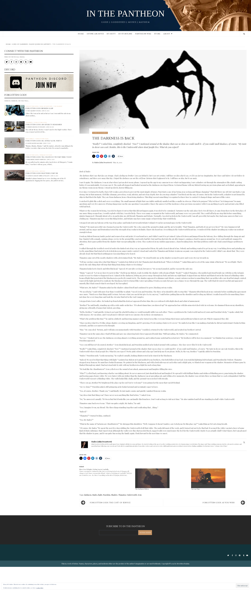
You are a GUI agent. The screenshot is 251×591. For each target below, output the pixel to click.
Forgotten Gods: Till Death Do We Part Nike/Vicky (48, 157)
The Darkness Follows (142, 489)
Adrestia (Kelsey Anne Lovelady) (38, 176)
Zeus (140, 495)
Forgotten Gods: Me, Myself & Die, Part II (43, 141)
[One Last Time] (218, 478)
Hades (94, 495)
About (166, 34)
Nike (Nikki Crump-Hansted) (36, 159)
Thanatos (122, 495)
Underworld (132, 495)
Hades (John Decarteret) (103, 162)
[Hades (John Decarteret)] (84, 444)
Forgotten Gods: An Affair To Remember (43, 125)
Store (157, 34)
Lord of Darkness (100, 133)
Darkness (28, 122)
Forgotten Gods (31, 106)
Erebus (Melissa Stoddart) (36, 127)
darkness (87, 495)
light (100, 495)
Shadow (114, 495)
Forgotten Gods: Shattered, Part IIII (41, 173)
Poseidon (106, 495)
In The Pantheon (125, 13)
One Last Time (195, 489)
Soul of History (46, 106)
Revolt (42, 171)
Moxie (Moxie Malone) (35, 143)
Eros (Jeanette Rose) (34, 111)
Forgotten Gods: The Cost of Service (110, 502)
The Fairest (58, 106)
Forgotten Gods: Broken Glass (39, 108)
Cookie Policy (39, 588)
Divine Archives (95, 34)
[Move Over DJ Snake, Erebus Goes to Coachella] (107, 472)
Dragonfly (29, 138)
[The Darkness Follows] (162, 478)
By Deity (111, 34)
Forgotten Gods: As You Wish (219, 502)
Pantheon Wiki (143, 34)
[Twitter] (244, 442)
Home (81, 34)
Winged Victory (46, 155)
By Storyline (125, 34)
